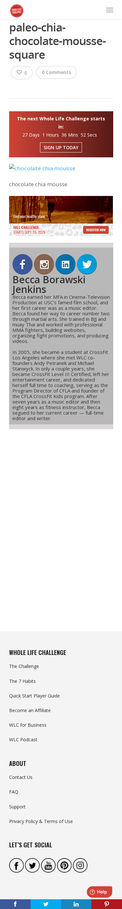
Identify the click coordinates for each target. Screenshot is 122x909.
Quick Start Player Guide (34, 696)
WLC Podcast (23, 739)
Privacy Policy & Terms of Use (41, 821)
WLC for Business (28, 725)
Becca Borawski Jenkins (49, 284)
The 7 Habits (22, 681)
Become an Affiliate (30, 710)
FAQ (13, 792)
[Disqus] (61, 518)
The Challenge (24, 666)
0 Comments (56, 72)
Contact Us (21, 777)
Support (17, 807)
